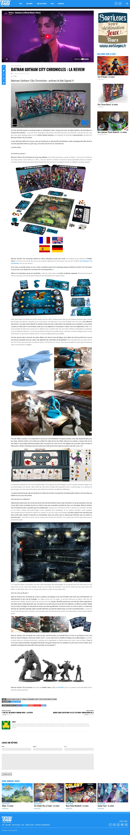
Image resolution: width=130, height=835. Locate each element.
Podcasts (61, 4)
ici (52, 269)
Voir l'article (5, 808)
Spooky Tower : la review (106, 805)
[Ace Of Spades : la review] (112, 65)
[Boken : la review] (17, 792)
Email (34, 746)
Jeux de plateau (41, 4)
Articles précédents (6, 710)
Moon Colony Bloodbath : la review (77, 805)
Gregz (15, 76)
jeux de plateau (43, 699)
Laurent (4, 714)
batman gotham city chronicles (19, 699)
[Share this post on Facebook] (4, 67)
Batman (8, 699)
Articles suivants (90, 710)
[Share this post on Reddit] (4, 83)
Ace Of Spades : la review (106, 76)
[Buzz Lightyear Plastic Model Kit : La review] (112, 121)
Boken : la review (7, 805)
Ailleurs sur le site (106, 54)
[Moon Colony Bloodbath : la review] (80, 792)
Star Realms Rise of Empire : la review (46, 805)
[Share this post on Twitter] (4, 71)
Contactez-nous (29, 825)
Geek (52, 4)
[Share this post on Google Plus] (4, 75)
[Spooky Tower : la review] (112, 792)
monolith (50, 699)
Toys (20, 4)
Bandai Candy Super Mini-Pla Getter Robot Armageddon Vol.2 (73, 713)
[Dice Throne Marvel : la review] (112, 93)
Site (65, 746)
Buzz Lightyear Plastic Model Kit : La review (112, 132)
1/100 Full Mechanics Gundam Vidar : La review (17, 713)
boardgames (31, 699)
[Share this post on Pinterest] (4, 79)
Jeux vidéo (29, 4)
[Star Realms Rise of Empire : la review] (49, 792)
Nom (3, 746)
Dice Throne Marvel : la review (108, 104)
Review (54, 699)
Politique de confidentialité (42, 825)
